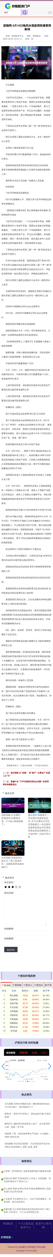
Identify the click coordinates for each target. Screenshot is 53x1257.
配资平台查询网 (43, 1225)
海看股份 (14, 1022)
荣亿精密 (14, 995)
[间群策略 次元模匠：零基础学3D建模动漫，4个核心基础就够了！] (12, 805)
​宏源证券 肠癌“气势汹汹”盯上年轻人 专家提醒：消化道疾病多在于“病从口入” (27, 1180)
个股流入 (27, 985)
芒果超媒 (14, 1019)
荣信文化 (14, 1026)
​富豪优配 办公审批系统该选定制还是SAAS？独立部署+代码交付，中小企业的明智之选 (27, 1210)
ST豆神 (14, 1030)
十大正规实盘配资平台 (25, 1225)
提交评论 (11, 949)
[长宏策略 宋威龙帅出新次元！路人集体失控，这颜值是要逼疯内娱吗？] (12, 847)
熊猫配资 (8, 1223)
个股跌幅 (16, 985)
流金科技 (14, 999)
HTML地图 (40, 1246)
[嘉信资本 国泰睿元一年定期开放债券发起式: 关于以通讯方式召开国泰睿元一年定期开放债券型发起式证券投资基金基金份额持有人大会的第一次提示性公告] (39, 805)
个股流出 (38, 985)
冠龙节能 (14, 1003)
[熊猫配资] (18, 5)
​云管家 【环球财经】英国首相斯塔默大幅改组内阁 (27, 1170)
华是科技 (14, 1015)
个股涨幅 (6, 985)
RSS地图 (31, 1246)
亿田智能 (14, 1011)
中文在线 (14, 1007)
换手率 (48, 985)
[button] (3, 1066)
